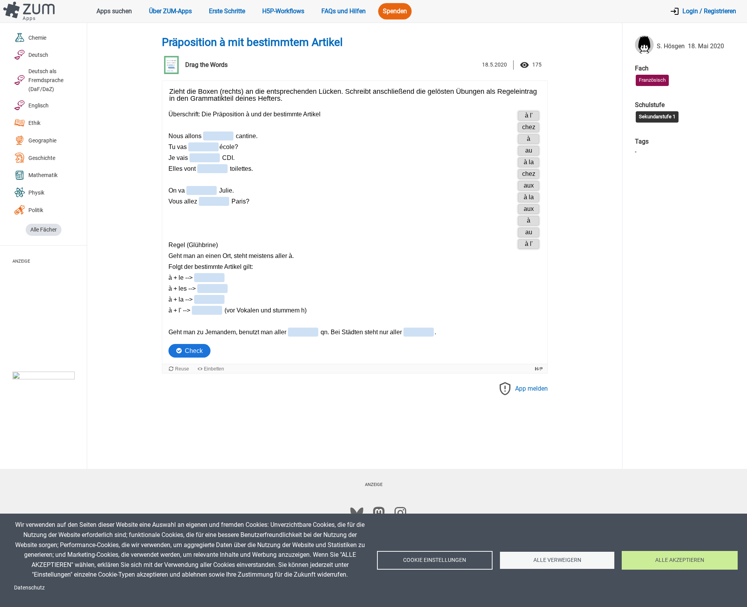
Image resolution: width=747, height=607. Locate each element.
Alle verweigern (557, 560)
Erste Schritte (227, 11)
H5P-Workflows (283, 11)
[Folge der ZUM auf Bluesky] (356, 512)
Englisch (38, 105)
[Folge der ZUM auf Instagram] (400, 512)
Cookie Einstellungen (434, 560)
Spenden (395, 11)
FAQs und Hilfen (343, 11)
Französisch (652, 80)
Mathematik (43, 175)
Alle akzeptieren (679, 560)
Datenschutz (29, 587)
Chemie (37, 38)
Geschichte (41, 158)
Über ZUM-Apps (170, 11)
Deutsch (38, 55)
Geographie (42, 140)
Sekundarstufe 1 (657, 116)
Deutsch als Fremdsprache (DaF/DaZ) (45, 80)
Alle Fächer (43, 229)
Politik (35, 210)
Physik (36, 192)
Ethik (34, 123)
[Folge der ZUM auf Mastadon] (378, 512)
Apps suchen (114, 11)
